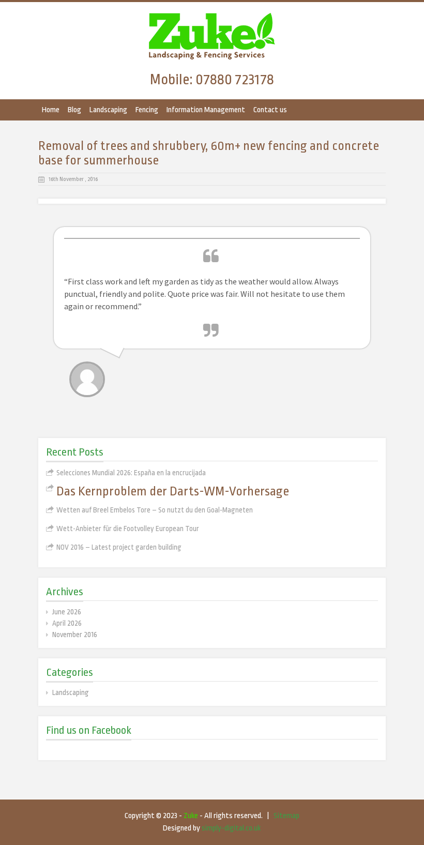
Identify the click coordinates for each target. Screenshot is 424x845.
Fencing (146, 109)
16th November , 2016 (73, 179)
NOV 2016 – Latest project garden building (118, 547)
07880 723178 (234, 79)
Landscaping (108, 109)
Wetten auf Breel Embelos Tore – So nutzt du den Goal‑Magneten (154, 510)
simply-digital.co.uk (231, 828)
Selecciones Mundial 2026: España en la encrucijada (131, 473)
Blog (74, 109)
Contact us (270, 109)
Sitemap (286, 815)
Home (50, 109)
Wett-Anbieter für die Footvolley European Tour (127, 528)
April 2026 (67, 623)
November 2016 (74, 634)
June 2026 (66, 612)
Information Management (205, 109)
